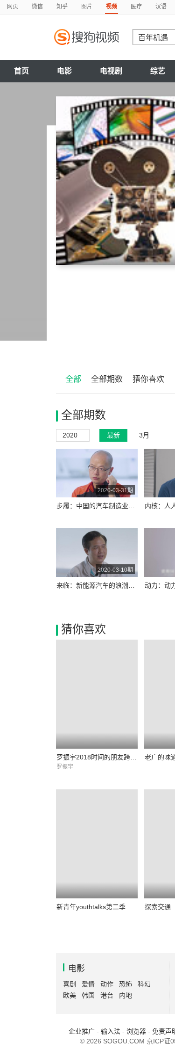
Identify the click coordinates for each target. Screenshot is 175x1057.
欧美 (69, 995)
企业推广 (82, 1031)
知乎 (62, 6)
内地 (125, 995)
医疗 (136, 6)
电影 (64, 71)
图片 (86, 6)
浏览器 (136, 1031)
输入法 (110, 1031)
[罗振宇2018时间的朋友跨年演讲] (97, 694)
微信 (37, 6)
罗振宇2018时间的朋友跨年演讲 (103, 757)
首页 (21, 71)
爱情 (88, 984)
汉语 (161, 6)
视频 (111, 6)
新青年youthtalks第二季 (91, 907)
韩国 (88, 995)
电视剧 (111, 71)
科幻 (144, 984)
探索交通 (158, 907)
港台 (106, 995)
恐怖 (125, 984)
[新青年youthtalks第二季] (97, 843)
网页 (12, 6)
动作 (106, 984)
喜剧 (69, 984)
